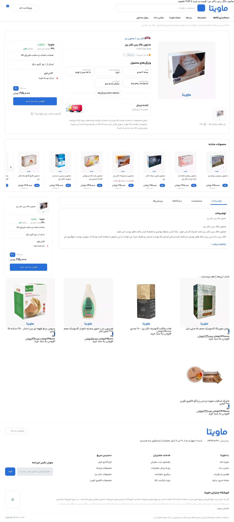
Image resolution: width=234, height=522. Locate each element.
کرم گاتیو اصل (105, 462)
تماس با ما (224, 468)
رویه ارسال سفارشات (160, 468)
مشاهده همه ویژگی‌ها (108, 92)
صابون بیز (167, 25)
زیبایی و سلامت (217, 25)
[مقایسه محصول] (221, 62)
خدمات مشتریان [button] (161, 455)
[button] (11, 167)
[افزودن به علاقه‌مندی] (221, 54)
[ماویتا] (218, 9)
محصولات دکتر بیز (103, 474)
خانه (227, 25)
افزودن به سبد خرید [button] (219, 338)
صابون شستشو (179, 25)
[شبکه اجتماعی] (51, 455)
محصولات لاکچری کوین (101, 480)
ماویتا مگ (224, 462)
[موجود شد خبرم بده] (221, 47)
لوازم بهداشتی (204, 25)
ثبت (10, 471)
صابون (114, 236)
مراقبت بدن (192, 25)
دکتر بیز (140, 39)
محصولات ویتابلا (104, 468)
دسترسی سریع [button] (104, 455)
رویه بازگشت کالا (162, 480)
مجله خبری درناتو (221, 480)
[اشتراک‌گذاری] (221, 39)
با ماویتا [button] (224, 455)
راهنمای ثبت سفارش (160, 462)
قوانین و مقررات (221, 474)
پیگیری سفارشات (162, 474)
